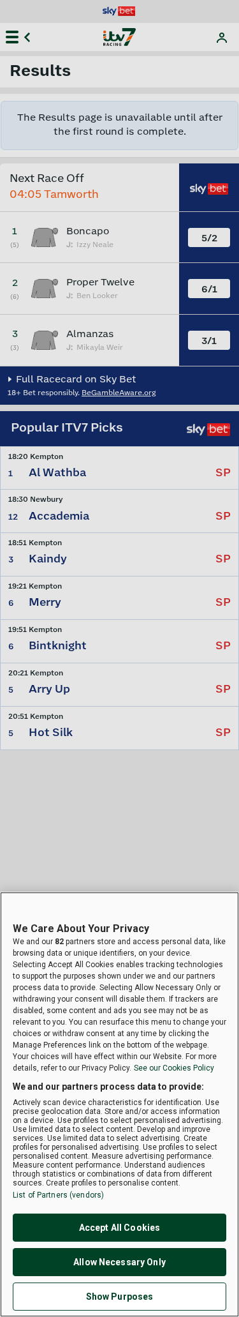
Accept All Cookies (120, 1228)
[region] (119, 1104)
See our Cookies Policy (174, 1068)
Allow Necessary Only (119, 1262)
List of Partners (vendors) (58, 1195)
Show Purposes (120, 1296)
